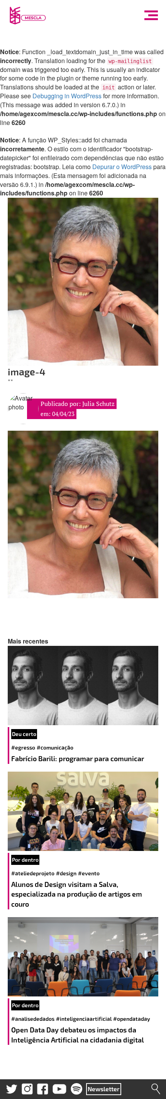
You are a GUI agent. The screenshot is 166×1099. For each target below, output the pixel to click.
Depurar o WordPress (122, 166)
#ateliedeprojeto (32, 873)
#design (66, 873)
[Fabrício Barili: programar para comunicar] (83, 685)
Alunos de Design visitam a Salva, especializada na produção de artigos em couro (76, 894)
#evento (89, 873)
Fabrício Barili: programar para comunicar (78, 758)
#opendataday (131, 1018)
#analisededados (32, 1018)
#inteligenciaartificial (84, 1018)
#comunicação (55, 747)
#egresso (23, 747)
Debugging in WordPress (67, 95)
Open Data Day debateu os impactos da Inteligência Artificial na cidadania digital (78, 1034)
